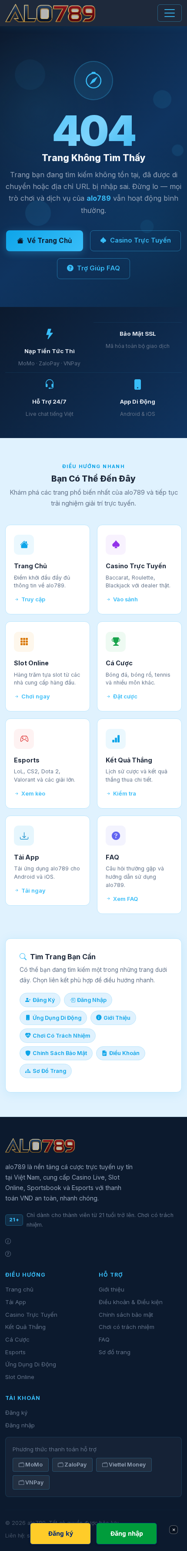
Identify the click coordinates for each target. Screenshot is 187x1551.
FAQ (104, 1339)
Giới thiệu (111, 1289)
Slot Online (19, 1376)
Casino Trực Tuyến (140, 240)
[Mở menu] (169, 13)
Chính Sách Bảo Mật (60, 1053)
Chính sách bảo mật (126, 1314)
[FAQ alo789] (93, 1253)
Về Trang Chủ (49, 240)
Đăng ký (16, 1412)
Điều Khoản (124, 1053)
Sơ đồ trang (114, 1352)
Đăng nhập (20, 1425)
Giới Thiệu (117, 1018)
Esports (15, 1352)
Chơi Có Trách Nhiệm (61, 1035)
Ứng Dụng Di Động (57, 1018)
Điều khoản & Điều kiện (131, 1301)
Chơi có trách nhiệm (126, 1326)
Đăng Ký (44, 1000)
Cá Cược (17, 1339)
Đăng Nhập (92, 1000)
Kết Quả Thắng (25, 1326)
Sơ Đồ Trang (49, 1071)
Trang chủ (19, 1289)
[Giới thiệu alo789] (93, 1241)
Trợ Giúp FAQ (98, 268)
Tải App (15, 1301)
